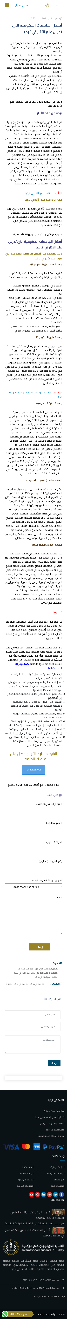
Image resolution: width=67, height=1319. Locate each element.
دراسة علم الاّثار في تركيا (38, 192)
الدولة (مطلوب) (54, 842)
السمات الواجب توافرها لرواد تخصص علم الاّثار (34, 394)
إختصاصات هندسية (25, 1186)
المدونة (9, 984)
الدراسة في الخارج (26, 1179)
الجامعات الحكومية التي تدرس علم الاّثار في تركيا (35, 973)
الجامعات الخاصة (26, 1173)
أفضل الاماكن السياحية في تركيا (50, 1117)
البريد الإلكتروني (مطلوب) (48, 804)
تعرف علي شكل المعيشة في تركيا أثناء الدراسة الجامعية (35, 1223)
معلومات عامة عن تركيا (54, 1111)
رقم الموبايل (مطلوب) (50, 861)
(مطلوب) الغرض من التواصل (47, 880)
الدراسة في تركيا (37, 984)
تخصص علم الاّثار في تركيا (46, 977)
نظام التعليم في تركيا (55, 1130)
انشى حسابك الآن (33, 770)
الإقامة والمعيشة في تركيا (52, 1123)
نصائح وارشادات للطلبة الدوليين (51, 1136)
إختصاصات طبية (58, 1186)
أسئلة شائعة (28, 1167)
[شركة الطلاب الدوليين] (53, 5)
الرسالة (58, 897)
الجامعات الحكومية (56, 1173)
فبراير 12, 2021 (50, 18)
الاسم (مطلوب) (54, 823)
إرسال (54, 1063)
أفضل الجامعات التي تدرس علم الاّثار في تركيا (37, 969)
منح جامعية (59, 1179)
